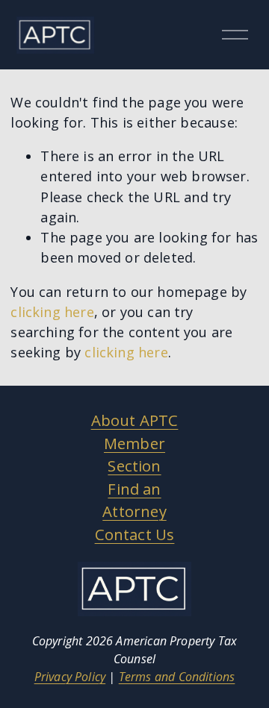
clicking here (51, 312)
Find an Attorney (134, 499)
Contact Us (135, 534)
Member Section (134, 454)
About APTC (135, 420)
